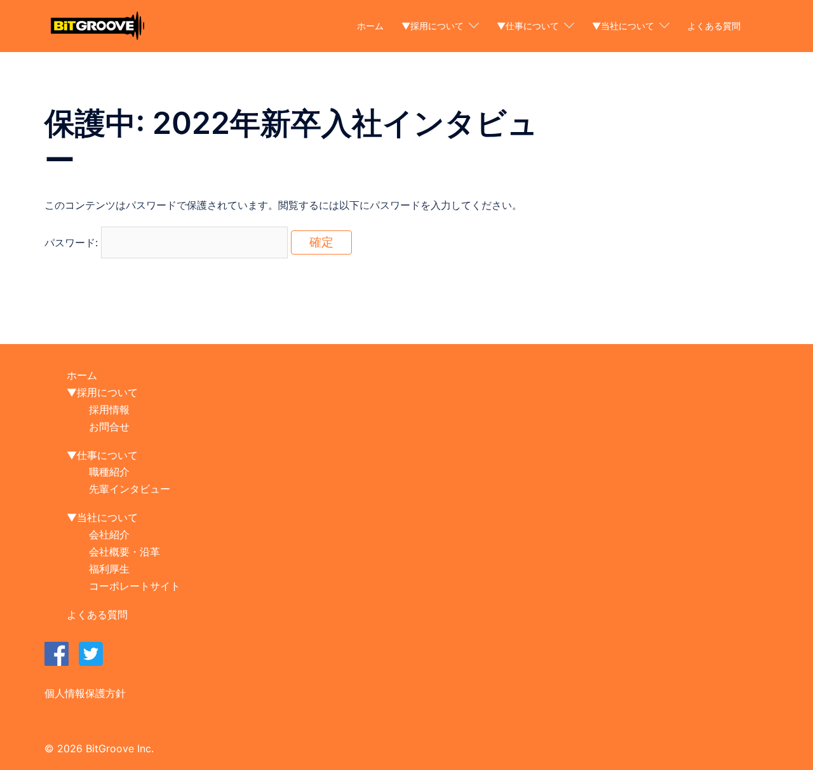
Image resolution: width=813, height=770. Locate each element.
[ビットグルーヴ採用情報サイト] (97, 24)
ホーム (370, 25)
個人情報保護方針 (85, 693)
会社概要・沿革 (124, 551)
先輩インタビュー (129, 488)
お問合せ (109, 426)
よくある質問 (714, 25)
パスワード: (72, 242)
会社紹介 (109, 534)
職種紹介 (109, 471)
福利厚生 (109, 568)
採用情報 (109, 409)
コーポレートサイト (134, 586)
